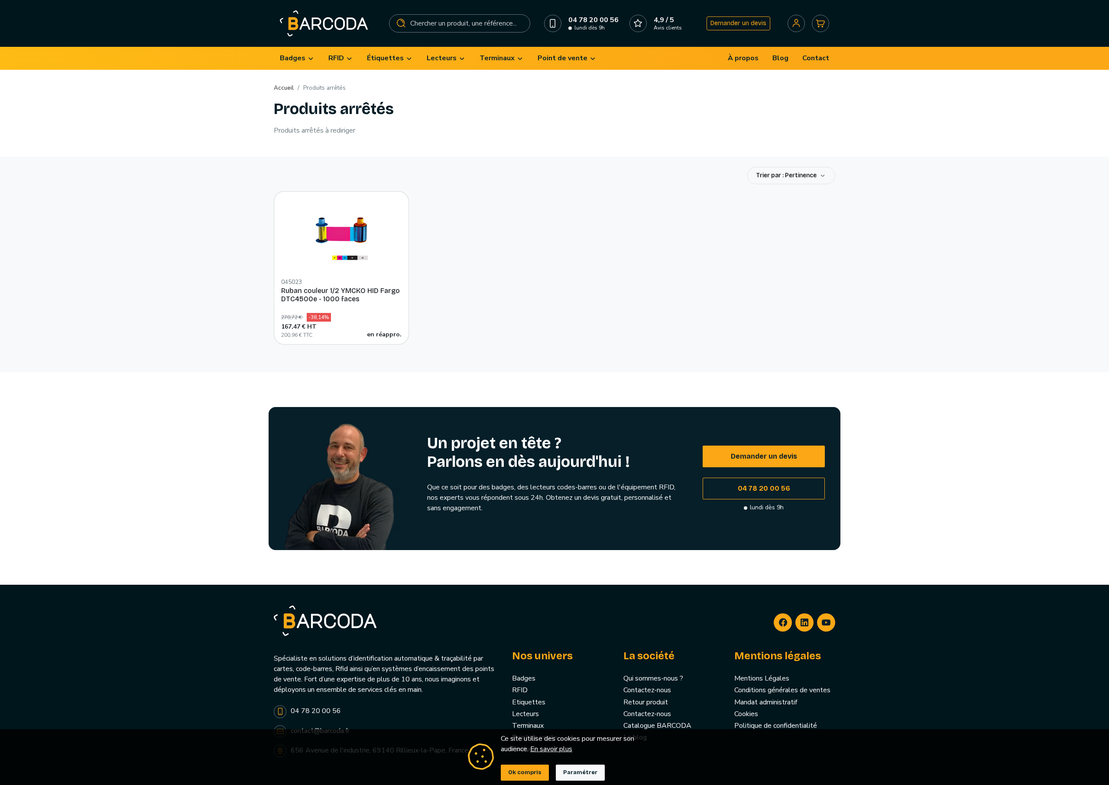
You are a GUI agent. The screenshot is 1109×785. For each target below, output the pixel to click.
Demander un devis (738, 23)
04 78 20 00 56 (764, 488)
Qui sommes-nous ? (653, 678)
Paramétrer (580, 772)
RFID (520, 690)
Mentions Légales (761, 678)
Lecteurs (525, 714)
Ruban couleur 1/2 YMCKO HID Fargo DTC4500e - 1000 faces (340, 295)
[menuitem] (297, 58)
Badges (523, 678)
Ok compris (525, 772)
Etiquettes (528, 702)
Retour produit (645, 702)
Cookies (746, 714)
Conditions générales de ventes (782, 690)
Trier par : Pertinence (787, 175)
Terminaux (528, 725)
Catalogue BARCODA (657, 725)
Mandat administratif (765, 702)
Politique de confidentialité (775, 725)
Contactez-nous (647, 690)
